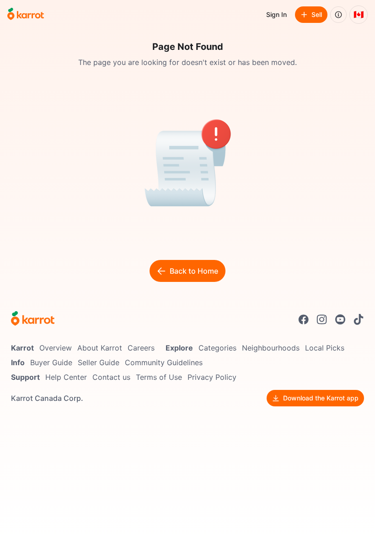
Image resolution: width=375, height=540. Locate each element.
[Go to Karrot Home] (32, 319)
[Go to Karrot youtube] (340, 319)
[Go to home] (25, 15)
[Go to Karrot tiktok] (358, 319)
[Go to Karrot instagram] (321, 319)
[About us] (338, 14)
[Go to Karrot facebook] (303, 319)
